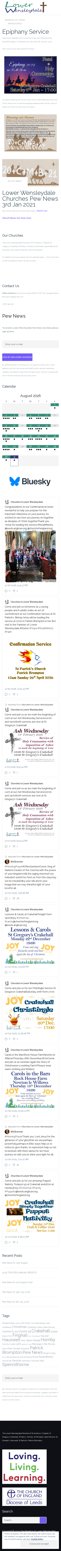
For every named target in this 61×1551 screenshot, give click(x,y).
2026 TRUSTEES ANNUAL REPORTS (19, 1272)
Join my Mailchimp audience (17, 357)
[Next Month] (55, 395)
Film (10, 1336)
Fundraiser (36, 1336)
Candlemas (7, 1327)
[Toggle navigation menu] (56, 7)
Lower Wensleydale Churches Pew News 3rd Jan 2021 (30, 198)
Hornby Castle (8, 1344)
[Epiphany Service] (30, 22)
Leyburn (24, 1344)
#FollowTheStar (8, 1323)
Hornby (48, 1339)
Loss (30, 1344)
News (4, 1349)
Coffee (39, 1327)
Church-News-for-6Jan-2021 (16, 218)
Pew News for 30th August (15, 1263)
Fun (29, 1336)
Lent (18, 1344)
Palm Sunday (14, 1348)
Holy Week (26, 1340)
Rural (35, 1357)
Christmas (19, 1327)
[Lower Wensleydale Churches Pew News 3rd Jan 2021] (30, 172)
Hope (36, 1340)
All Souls (25, 1323)
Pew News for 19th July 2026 (16, 1292)
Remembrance (26, 1357)
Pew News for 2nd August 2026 (17, 1282)
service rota (7, 1361)
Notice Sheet (15, 181)
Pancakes (25, 1349)
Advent (18, 1323)
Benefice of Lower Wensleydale (15, 22)
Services (16, 1360)
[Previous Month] (6, 395)
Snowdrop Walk (37, 1361)
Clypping (31, 1327)
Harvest (45, 1336)
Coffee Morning (48, 1327)
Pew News (33, 1352)
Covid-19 (25, 1331)
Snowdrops (26, 1361)
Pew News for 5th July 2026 (15, 1302)
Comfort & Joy (10, 1331)
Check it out (41, 211)
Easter (54, 1331)
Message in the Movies (43, 1344)
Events (5, 1336)
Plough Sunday (49, 1353)
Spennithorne (15, 1364)
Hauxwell (11, 1339)
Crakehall (41, 1330)
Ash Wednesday (38, 1323)
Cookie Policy (37, 1539)
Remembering (12, 1357)
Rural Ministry (46, 1356)
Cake (48, 1323)
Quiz (4, 1357)
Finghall (20, 1335)
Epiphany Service (25, 31)
